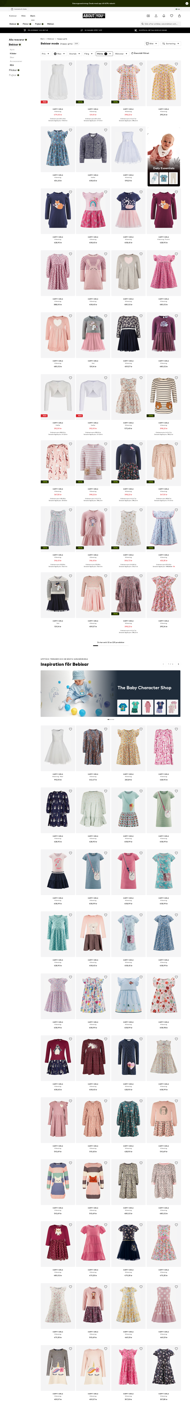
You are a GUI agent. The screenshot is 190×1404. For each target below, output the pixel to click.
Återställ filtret (141, 53)
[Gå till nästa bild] (178, 664)
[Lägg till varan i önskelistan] (70, 64)
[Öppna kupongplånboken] (148, 16)
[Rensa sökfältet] (179, 24)
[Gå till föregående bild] (163, 664)
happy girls (62, 39)
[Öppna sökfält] (142, 24)
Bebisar (51, 39)
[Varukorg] (179, 16)
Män (23, 16)
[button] (151, 43)
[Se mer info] (58, 123)
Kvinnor (13, 16)
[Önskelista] (171, 16)
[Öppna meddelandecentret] (164, 15)
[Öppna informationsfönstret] (187, 3)
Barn (32, 16)
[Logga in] (156, 16)
